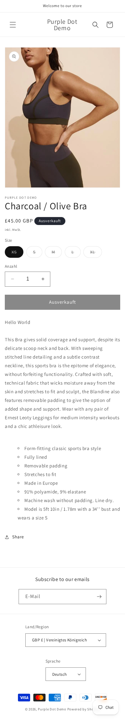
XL (96, 253)
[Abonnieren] (99, 596)
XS (17, 253)
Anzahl (11, 266)
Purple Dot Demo (52, 709)
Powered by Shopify (83, 709)
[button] (13, 25)
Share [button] (18, 537)
